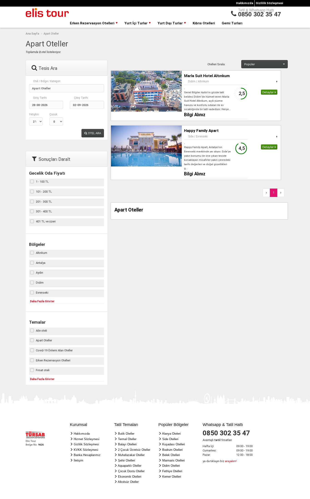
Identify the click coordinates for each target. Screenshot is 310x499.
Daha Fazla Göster (42, 301)
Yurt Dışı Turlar (170, 23)
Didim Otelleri (171, 465)
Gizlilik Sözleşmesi (269, 3)
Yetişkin (34, 114)
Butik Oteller (126, 433)
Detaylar (268, 92)
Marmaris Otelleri (173, 460)
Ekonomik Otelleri (129, 476)
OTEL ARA (94, 133)
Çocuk (53, 114)
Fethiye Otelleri (172, 471)
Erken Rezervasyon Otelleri (92, 23)
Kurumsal (78, 424)
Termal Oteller (127, 439)
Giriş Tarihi (40, 97)
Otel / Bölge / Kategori (46, 81)
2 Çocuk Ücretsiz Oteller (134, 449)
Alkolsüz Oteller (128, 482)
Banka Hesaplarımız (87, 455)
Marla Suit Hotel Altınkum (207, 75)
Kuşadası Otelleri (173, 444)
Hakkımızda (244, 3)
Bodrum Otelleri (172, 449)
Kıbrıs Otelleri (204, 23)
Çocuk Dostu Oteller (131, 471)
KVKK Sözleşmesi (86, 449)
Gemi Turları (232, 23)
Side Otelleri (170, 439)
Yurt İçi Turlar (136, 23)
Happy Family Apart (201, 130)
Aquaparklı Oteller (129, 465)
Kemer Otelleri (171, 476)
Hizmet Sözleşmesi (86, 439)
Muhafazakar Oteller (131, 455)
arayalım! (230, 461)
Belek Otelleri (171, 455)
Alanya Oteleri (171, 433)
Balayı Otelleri (127, 444)
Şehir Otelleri (126, 460)
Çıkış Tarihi (81, 97)
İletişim (78, 460)
